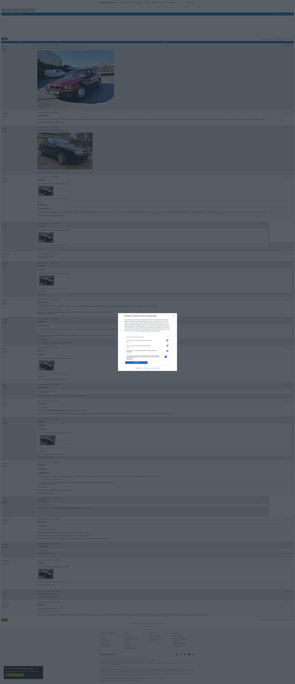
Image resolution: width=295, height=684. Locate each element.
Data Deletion (139, 368)
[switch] (167, 340)
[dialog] (147, 342)
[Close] (174, 316)
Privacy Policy (156, 368)
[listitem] (147, 337)
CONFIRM (136, 362)
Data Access (147, 368)
